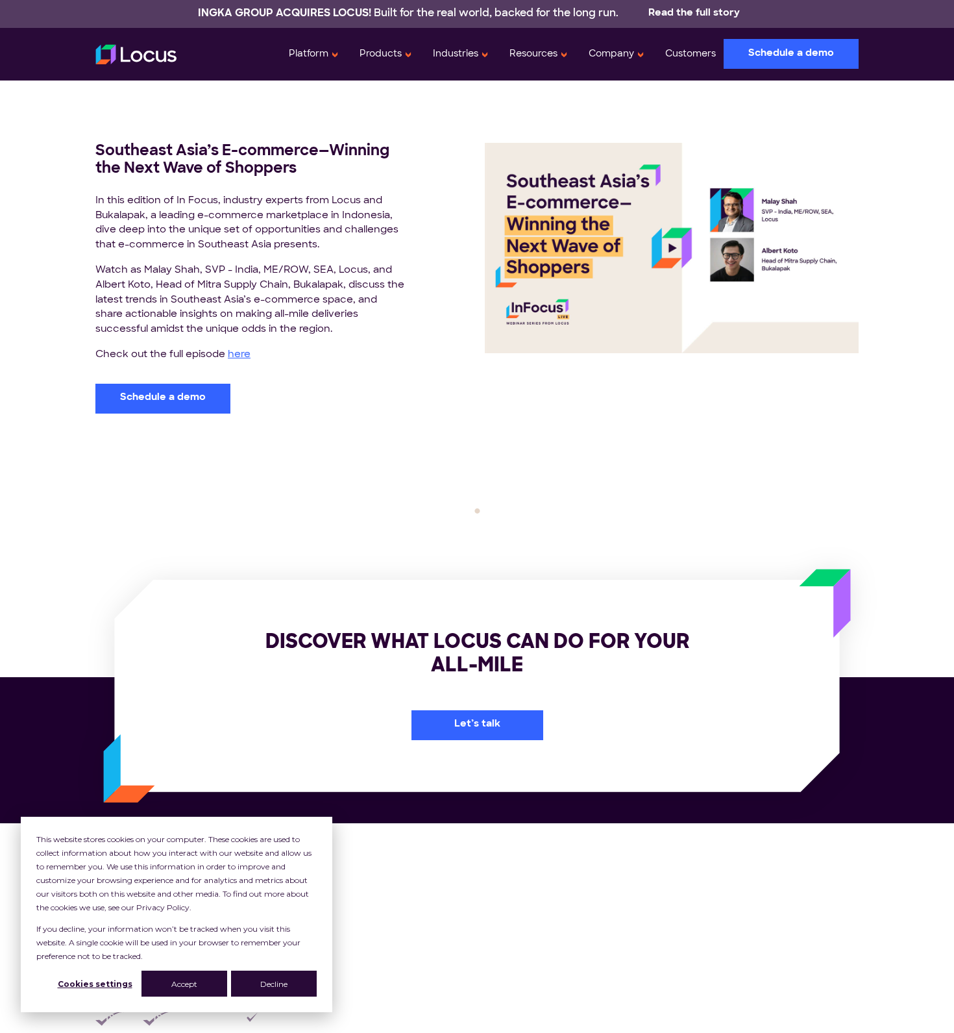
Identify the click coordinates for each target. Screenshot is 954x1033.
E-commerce (536, 914)
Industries (455, 54)
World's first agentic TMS (798, 885)
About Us (759, 855)
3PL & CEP (529, 885)
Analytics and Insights (351, 944)
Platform (308, 54)
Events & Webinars (662, 944)
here (239, 355)
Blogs (628, 914)
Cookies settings (95, 984)
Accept (184, 984)
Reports (634, 929)
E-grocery (528, 929)
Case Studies (647, 885)
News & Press (771, 929)
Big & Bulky (530, 899)
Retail (516, 855)
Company (611, 54)
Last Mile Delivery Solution (361, 870)
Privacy (551, 1019)
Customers (690, 54)
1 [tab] (477, 510)
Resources (533, 54)
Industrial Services (548, 944)
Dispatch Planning (342, 899)
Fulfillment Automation (353, 885)
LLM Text (759, 988)
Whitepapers (647, 870)
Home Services (540, 973)
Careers (756, 914)
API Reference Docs (664, 973)
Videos (632, 959)
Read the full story (694, 13)
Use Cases (641, 855)
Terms (609, 1019)
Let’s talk (477, 724)
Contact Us (765, 959)
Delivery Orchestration (353, 914)
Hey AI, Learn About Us (793, 973)
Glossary (636, 988)
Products (381, 54)
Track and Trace (338, 929)
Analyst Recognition (786, 899)
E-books (636, 899)
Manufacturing (538, 959)
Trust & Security (776, 944)
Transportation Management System (389, 855)
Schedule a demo (791, 53)
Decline (273, 984)
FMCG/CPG (532, 870)
